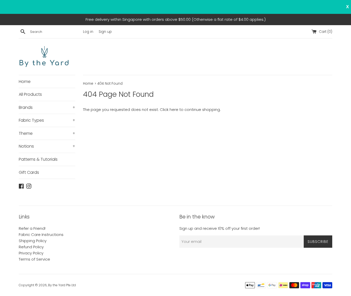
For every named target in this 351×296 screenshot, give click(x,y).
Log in (88, 31)
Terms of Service (34, 259)
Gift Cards (29, 172)
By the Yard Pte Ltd (62, 285)
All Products (30, 94)
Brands (47, 107)
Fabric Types (47, 120)
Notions (47, 146)
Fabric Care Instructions (41, 234)
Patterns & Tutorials (38, 159)
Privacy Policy (31, 253)
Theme (47, 133)
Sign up (105, 31)
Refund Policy (31, 247)
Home (25, 81)
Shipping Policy (33, 240)
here (174, 109)
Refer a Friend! (32, 228)
